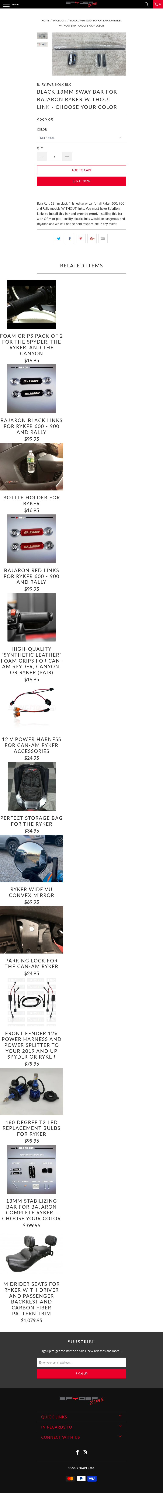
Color (42, 129)
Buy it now (81, 181)
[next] (122, 54)
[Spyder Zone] (81, 4)
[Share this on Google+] (92, 238)
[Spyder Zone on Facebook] (77, 1452)
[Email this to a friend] (103, 238)
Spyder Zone (86, 1467)
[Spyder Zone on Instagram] (85, 1452)
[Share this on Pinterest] (80, 238)
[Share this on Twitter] (58, 238)
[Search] (148, 4)
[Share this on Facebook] (69, 238)
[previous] (56, 54)
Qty (40, 148)
